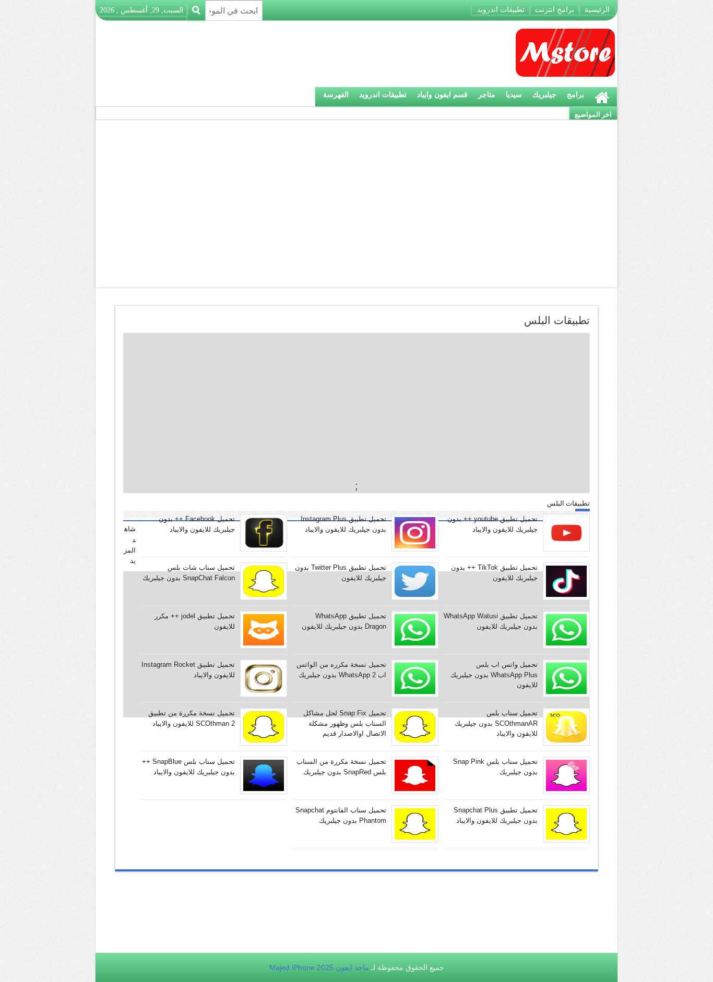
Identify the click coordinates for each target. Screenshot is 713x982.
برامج (575, 94)
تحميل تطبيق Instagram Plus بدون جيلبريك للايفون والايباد (343, 524)
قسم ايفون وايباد (442, 94)
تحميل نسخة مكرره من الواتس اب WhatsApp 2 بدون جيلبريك (341, 670)
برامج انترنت (554, 10)
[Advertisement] (356, 203)
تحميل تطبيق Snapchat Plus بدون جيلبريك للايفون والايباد (496, 815)
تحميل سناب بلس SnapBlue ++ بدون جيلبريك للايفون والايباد (188, 767)
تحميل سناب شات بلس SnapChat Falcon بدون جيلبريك (188, 573)
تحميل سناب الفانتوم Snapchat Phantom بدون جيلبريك (340, 815)
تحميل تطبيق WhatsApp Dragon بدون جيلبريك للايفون (344, 621)
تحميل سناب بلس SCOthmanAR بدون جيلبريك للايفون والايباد (496, 723)
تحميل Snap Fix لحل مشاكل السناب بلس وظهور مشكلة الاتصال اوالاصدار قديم (344, 723)
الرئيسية (597, 10)
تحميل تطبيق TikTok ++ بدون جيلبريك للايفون (494, 573)
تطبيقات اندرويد (501, 10)
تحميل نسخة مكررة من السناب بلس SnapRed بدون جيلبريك (341, 767)
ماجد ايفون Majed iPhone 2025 (319, 967)
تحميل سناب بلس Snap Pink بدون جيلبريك (495, 767)
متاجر (486, 94)
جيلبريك (544, 94)
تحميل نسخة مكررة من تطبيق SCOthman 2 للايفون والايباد (191, 718)
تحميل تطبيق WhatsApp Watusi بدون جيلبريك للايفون (491, 621)
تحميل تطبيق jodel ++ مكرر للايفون (195, 621)
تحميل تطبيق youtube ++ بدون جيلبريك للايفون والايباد (492, 524)
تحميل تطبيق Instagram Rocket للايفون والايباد (188, 670)
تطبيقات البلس (568, 503)
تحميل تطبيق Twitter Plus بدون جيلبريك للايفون (340, 573)
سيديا (514, 94)
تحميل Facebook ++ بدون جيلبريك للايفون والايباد (197, 524)
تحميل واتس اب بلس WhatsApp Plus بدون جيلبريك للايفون (494, 675)
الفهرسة (336, 94)
